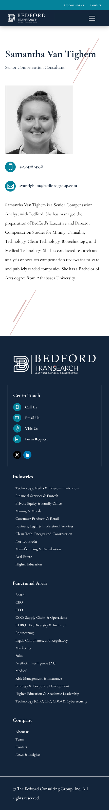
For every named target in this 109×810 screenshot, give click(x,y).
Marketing (23, 648)
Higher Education (28, 564)
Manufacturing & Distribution (38, 549)
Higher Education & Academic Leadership (47, 694)
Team (19, 739)
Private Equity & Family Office (38, 504)
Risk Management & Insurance (38, 679)
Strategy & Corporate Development (42, 686)
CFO (19, 610)
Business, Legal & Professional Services (44, 526)
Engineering (24, 633)
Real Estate (23, 557)
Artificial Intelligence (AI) (35, 663)
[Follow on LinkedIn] (27, 455)
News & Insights (27, 755)
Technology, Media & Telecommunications (47, 488)
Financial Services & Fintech (36, 496)
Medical (21, 671)
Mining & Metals (28, 511)
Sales (19, 656)
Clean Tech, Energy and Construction (43, 534)
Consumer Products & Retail (37, 519)
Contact (95, 5)
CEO (19, 602)
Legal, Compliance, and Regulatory (41, 641)
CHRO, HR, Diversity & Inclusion (40, 625)
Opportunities (74, 5)
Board (20, 595)
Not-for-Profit (26, 542)
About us (22, 732)
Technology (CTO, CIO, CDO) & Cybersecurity (51, 701)
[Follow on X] (17, 455)
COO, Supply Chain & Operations (41, 618)
